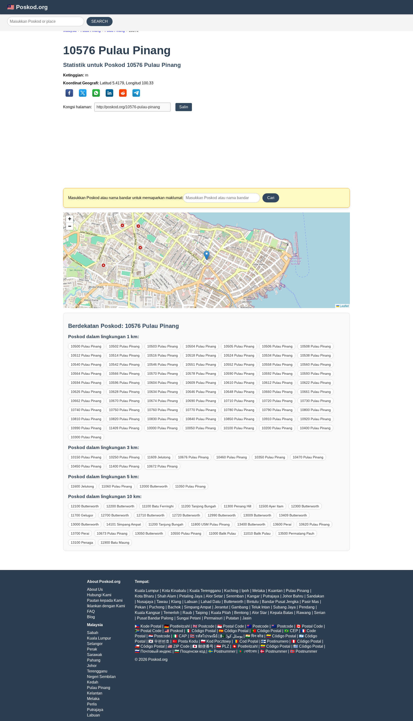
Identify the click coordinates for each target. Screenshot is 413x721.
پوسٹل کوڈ (234, 636)
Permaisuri (213, 618)
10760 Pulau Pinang (162, 410)
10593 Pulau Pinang (315, 373)
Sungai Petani (189, 618)
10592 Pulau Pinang (277, 373)
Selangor (95, 644)
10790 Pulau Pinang (277, 410)
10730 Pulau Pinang (315, 401)
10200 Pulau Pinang (277, 428)
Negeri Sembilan (101, 677)
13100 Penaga (82, 542)
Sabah (92, 633)
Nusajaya (145, 602)
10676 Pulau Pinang (193, 457)
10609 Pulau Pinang (200, 383)
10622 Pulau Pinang (315, 383)
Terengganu (97, 671)
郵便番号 (205, 646)
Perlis (92, 704)
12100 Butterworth (85, 506)
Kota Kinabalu (174, 591)
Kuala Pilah (221, 613)
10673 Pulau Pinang (112, 533)
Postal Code (233, 626)
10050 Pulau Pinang (200, 428)
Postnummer (224, 651)
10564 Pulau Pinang (86, 373)
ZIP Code (181, 646)
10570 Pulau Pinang (162, 373)
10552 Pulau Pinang (239, 364)
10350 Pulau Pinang (270, 457)
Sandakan (315, 596)
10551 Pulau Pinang (200, 364)
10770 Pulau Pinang (200, 410)
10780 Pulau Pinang (239, 410)
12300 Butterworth (305, 506)
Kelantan (94, 693)
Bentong (241, 613)
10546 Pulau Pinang (162, 364)
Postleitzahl (180, 626)
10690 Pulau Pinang (200, 401)
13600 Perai (282, 524)
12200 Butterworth (120, 506)
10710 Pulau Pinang (239, 401)
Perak (92, 649)
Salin (183, 107)
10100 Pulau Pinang (238, 428)
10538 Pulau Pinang (315, 355)
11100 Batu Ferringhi (158, 506)
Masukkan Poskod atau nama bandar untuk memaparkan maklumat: (125, 198)
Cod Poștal (248, 641)
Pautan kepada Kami (105, 600)
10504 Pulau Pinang (200, 346)
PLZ (225, 646)
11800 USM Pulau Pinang (210, 524)
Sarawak (94, 655)
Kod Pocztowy (218, 641)
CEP (294, 631)
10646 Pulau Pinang (200, 392)
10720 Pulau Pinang (277, 401)
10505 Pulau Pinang (239, 346)
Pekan (140, 607)
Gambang (239, 607)
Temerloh (171, 613)
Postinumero (277, 641)
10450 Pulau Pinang (86, 466)
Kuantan (275, 591)
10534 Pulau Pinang (277, 355)
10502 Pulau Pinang (124, 346)
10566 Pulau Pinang (124, 373)
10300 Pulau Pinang (86, 437)
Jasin (246, 618)
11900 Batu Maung (115, 542)
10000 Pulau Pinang (162, 428)
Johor (92, 666)
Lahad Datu (211, 602)
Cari (270, 198)
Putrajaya (95, 710)
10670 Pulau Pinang (124, 401)
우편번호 (161, 641)
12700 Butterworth (115, 515)
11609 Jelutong (158, 457)
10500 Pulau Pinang (86, 346)
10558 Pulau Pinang (277, 364)
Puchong (156, 607)
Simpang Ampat (197, 607)
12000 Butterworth (154, 486)
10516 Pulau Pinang (162, 355)
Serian (319, 613)
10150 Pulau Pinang (86, 457)
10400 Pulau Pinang (315, 428)
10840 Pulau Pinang (200, 419)
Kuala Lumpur (99, 638)
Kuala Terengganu (205, 591)
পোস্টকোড (250, 651)
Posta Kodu (188, 641)
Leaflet (344, 306)
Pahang (93, 660)
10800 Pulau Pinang (315, 410)
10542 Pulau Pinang (124, 364)
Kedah (92, 682)
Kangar (253, 596)
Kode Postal (151, 626)
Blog (91, 617)
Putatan (232, 618)
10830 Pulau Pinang (162, 419)
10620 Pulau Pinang (314, 524)
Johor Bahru (293, 596)
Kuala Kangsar (147, 613)
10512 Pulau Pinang (86, 355)
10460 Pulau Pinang (231, 457)
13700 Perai (80, 533)
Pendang (307, 607)
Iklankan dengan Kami (106, 606)
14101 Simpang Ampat (123, 524)
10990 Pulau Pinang (86, 428)
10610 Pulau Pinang (239, 383)
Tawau (162, 602)
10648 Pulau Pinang (239, 392)
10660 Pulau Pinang (277, 392)
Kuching (231, 591)
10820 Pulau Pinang (124, 419)
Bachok (174, 607)
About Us (95, 589)
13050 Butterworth (149, 533)
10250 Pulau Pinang (124, 457)
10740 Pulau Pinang (86, 410)
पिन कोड (257, 636)
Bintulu (253, 602)
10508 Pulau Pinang (315, 346)
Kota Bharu (144, 596)
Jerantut (221, 607)
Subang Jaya (284, 607)
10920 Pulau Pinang (315, 419)
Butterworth (233, 602)
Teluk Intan (260, 607)
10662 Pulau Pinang (86, 401)
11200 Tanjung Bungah (165, 524)
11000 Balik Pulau (222, 533)
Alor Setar (214, 596)
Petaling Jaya (190, 596)
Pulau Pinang (98, 688)
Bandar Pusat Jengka (280, 602)
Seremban (235, 596)
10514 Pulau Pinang (124, 355)
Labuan (93, 715)
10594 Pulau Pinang (86, 383)
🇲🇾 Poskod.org (27, 7)
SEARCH (99, 21)
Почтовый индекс (156, 651)
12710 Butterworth (150, 515)
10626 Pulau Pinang (86, 392)
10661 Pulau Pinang (315, 392)
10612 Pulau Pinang (277, 383)
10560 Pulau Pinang (315, 364)
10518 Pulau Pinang (200, 355)
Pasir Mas (310, 602)
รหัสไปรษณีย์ (206, 636)
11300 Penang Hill (237, 506)
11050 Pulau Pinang (190, 486)
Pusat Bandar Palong (155, 618)
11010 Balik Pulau (257, 533)
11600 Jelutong (82, 486)
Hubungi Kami (99, 595)
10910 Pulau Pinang (277, 419)
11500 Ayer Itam (271, 506)
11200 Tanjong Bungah (198, 506)
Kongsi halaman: (77, 107)
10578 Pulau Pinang (200, 373)
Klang (176, 602)
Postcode (206, 626)
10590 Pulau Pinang (239, 373)
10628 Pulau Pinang (124, 392)
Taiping (201, 613)
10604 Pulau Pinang (162, 383)
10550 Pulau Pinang (186, 533)
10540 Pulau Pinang (86, 364)
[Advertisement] (206, 149)
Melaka (93, 699)
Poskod (176, 631)
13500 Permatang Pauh (296, 533)
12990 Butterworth (222, 515)
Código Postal (204, 631)
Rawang (303, 613)
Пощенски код (192, 651)
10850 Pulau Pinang (239, 419)
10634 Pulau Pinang (162, 392)
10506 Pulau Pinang (277, 346)
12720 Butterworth (186, 515)
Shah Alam (166, 596)
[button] (207, 255)
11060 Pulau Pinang (117, 486)
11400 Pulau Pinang (124, 466)
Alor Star (259, 613)
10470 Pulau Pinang (308, 457)
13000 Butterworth (85, 524)
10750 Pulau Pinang (124, 410)
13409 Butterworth (293, 515)
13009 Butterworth (257, 515)
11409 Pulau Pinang (124, 428)
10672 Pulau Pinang (162, 466)
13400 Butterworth (251, 524)
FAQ (91, 611)
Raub (187, 613)
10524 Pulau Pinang (239, 355)
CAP (183, 636)
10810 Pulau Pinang (86, 419)
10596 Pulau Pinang (124, 383)
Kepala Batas (281, 613)
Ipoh (245, 591)
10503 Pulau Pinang (162, 346)
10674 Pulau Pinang (162, 401)
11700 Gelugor (82, 515)
